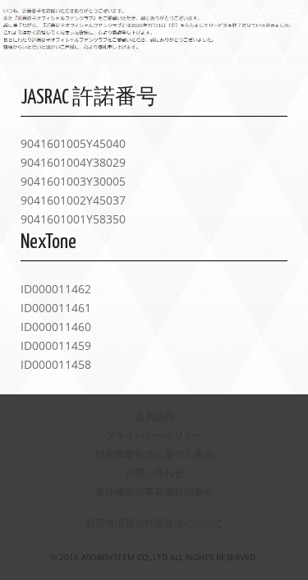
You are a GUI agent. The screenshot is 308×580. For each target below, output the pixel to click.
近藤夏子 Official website (124, 15)
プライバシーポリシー (154, 435)
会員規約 (154, 416)
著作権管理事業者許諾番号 (154, 492)
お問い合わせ (154, 473)
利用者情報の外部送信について (154, 523)
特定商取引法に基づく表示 (154, 454)
